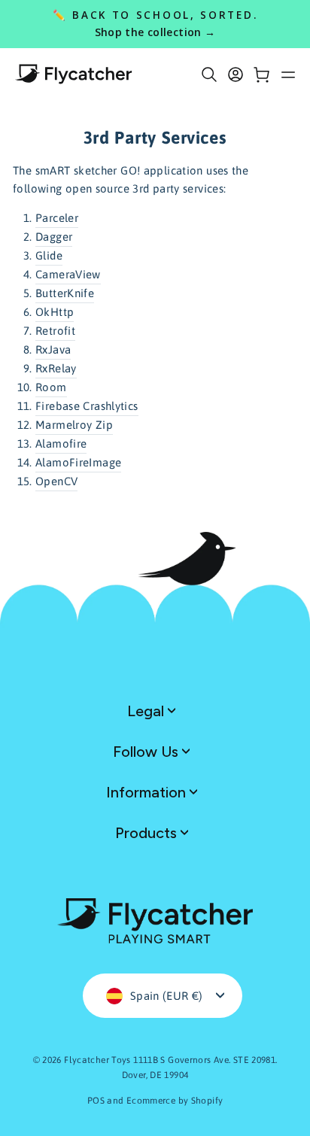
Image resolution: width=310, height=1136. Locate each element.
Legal (147, 711)
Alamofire (61, 443)
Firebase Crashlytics (86, 405)
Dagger (53, 236)
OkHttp (54, 311)
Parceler (56, 217)
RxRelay (56, 368)
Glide (48, 255)
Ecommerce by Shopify (174, 1100)
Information (148, 792)
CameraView (68, 274)
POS (96, 1100)
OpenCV (56, 481)
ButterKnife (64, 293)
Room (51, 387)
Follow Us (147, 752)
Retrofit (55, 330)
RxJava (53, 349)
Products (148, 833)
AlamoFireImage (78, 462)
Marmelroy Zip (74, 424)
